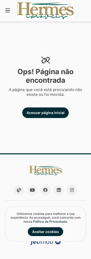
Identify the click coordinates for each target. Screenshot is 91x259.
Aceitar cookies (45, 231)
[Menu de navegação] (7, 10)
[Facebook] (45, 190)
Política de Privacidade (50, 221)
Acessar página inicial (45, 112)
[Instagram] (71, 190)
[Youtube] (32, 190)
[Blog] (19, 190)
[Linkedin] (58, 190)
